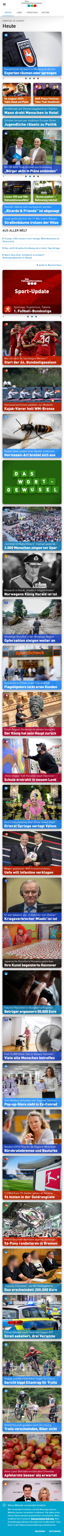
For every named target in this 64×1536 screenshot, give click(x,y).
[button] (32, 54)
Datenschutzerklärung (42, 1518)
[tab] (8, 12)
